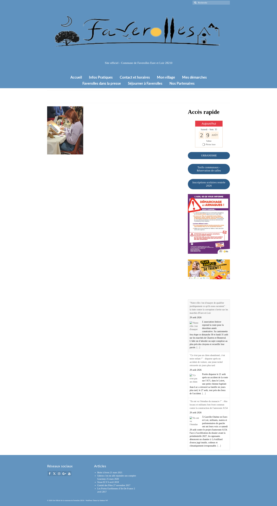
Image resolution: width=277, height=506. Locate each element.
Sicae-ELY (102, 482)
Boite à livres (103, 472)
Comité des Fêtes (105, 485)
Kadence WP (104, 500)
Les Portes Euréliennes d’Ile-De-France (115, 488)
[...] (198, 347)
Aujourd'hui (209, 123)
